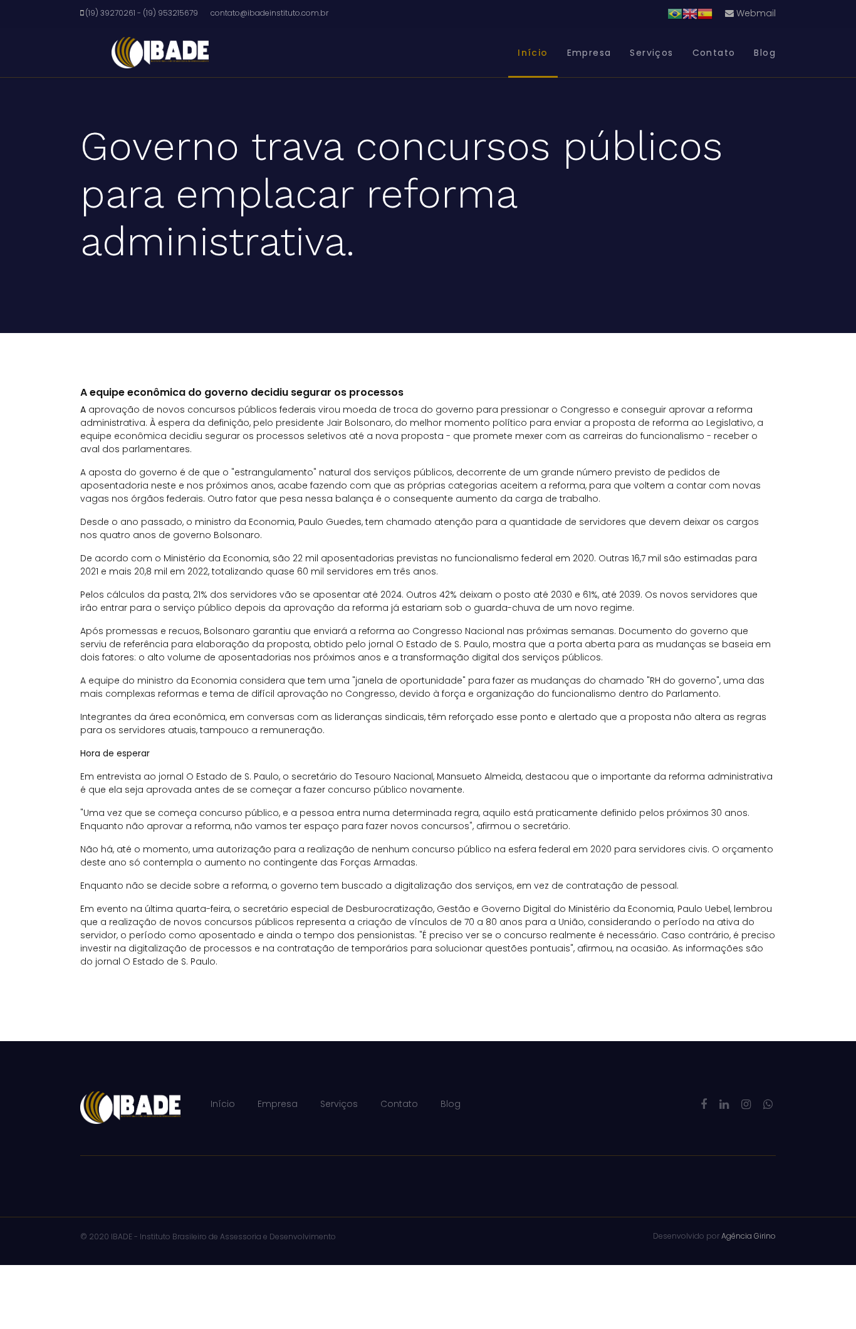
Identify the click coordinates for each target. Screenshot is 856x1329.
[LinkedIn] (724, 1104)
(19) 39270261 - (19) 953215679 (141, 13)
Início (533, 52)
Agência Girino (748, 1236)
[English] (689, 13)
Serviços (651, 52)
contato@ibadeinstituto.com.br (269, 13)
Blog (765, 52)
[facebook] (704, 1104)
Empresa (589, 52)
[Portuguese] (674, 13)
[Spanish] (704, 13)
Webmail (755, 13)
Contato (714, 52)
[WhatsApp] (768, 1104)
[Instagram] (746, 1104)
